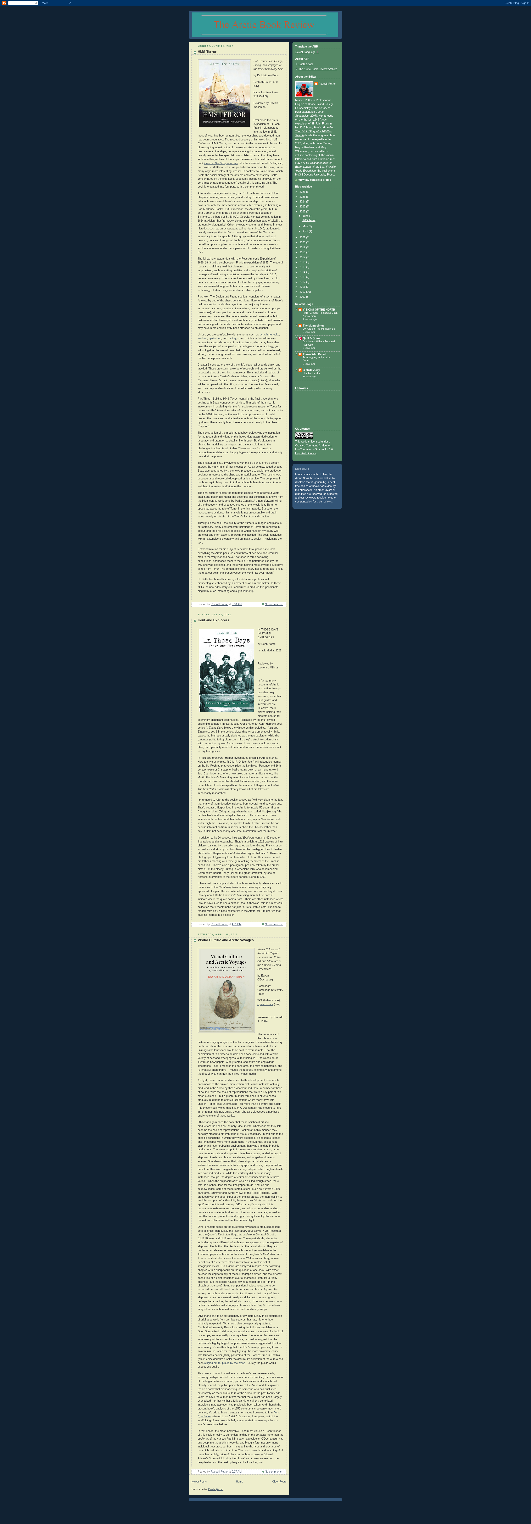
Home (239, 1481)
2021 (303, 237)
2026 (303, 191)
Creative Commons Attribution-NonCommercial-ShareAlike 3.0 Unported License (314, 449)
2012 (303, 282)
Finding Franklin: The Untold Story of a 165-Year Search (314, 131)
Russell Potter (327, 83)
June (306, 216)
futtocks (274, 334)
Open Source (265, 1004)
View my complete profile (314, 179)
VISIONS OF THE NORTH (319, 309)
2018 (303, 252)
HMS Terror (207, 52)
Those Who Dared (314, 354)
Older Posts (279, 1481)
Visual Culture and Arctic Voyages (226, 940)
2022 (303, 211)
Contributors (305, 64)
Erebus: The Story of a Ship (221, 163)
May (306, 226)
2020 (303, 242)
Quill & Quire (311, 338)
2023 (303, 206)
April (306, 231)
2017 (303, 257)
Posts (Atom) (216, 1489)
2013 (303, 277)
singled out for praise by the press (224, 1363)
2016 (303, 262)
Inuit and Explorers (213, 620)
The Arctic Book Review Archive (317, 69)
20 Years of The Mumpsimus (319, 328)
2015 (303, 267)
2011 (303, 286)
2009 (303, 296)
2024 (303, 201)
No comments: (274, 604)
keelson (202, 338)
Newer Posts (199, 1481)
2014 (303, 272)
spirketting (215, 338)
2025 (303, 196)
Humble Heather (312, 373)
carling (232, 338)
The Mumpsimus (313, 325)
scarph (264, 334)
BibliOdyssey (311, 370)
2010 (303, 291)
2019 (303, 247)
